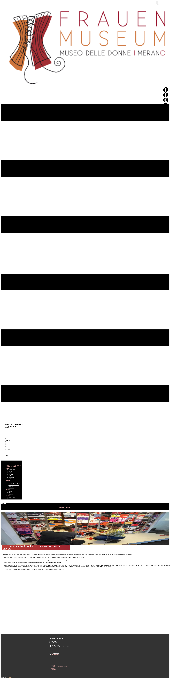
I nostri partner (55, 669)
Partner (9, 434)
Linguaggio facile (11, 426)
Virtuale (9, 454)
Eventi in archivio (12, 458)
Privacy (53, 668)
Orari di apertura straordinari (64, 507)
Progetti (10, 446)
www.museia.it (55, 654)
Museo (7, 428)
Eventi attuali (11, 457)
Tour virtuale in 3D (13, 444)
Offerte (8, 449)
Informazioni (11, 429)
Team (8, 431)
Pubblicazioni (11, 438)
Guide (8, 451)
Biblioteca (10, 437)
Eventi (7, 455)
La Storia (10, 432)
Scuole (9, 452)
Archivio (9, 448)
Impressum (54, 665)
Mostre (7, 440)
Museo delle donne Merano (14, 425)
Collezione (10, 435)
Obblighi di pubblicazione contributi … (60, 666)
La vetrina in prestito (14, 443)
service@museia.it (56, 656)
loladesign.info (9, 677)
